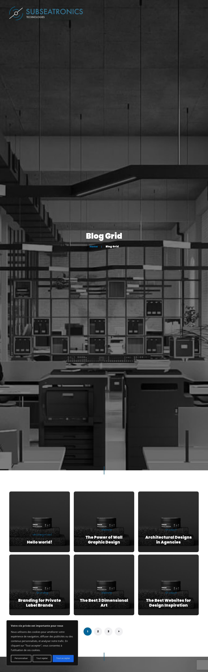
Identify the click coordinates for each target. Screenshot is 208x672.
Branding (42, 593)
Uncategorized (42, 535)
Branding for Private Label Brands (39, 603)
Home (94, 246)
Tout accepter (63, 658)
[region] (42, 642)
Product (171, 530)
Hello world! (39, 542)
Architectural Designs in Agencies (168, 540)
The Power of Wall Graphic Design (104, 540)
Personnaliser (21, 658)
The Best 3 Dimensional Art (104, 603)
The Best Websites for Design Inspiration (168, 603)
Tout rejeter (42, 658)
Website (106, 530)
